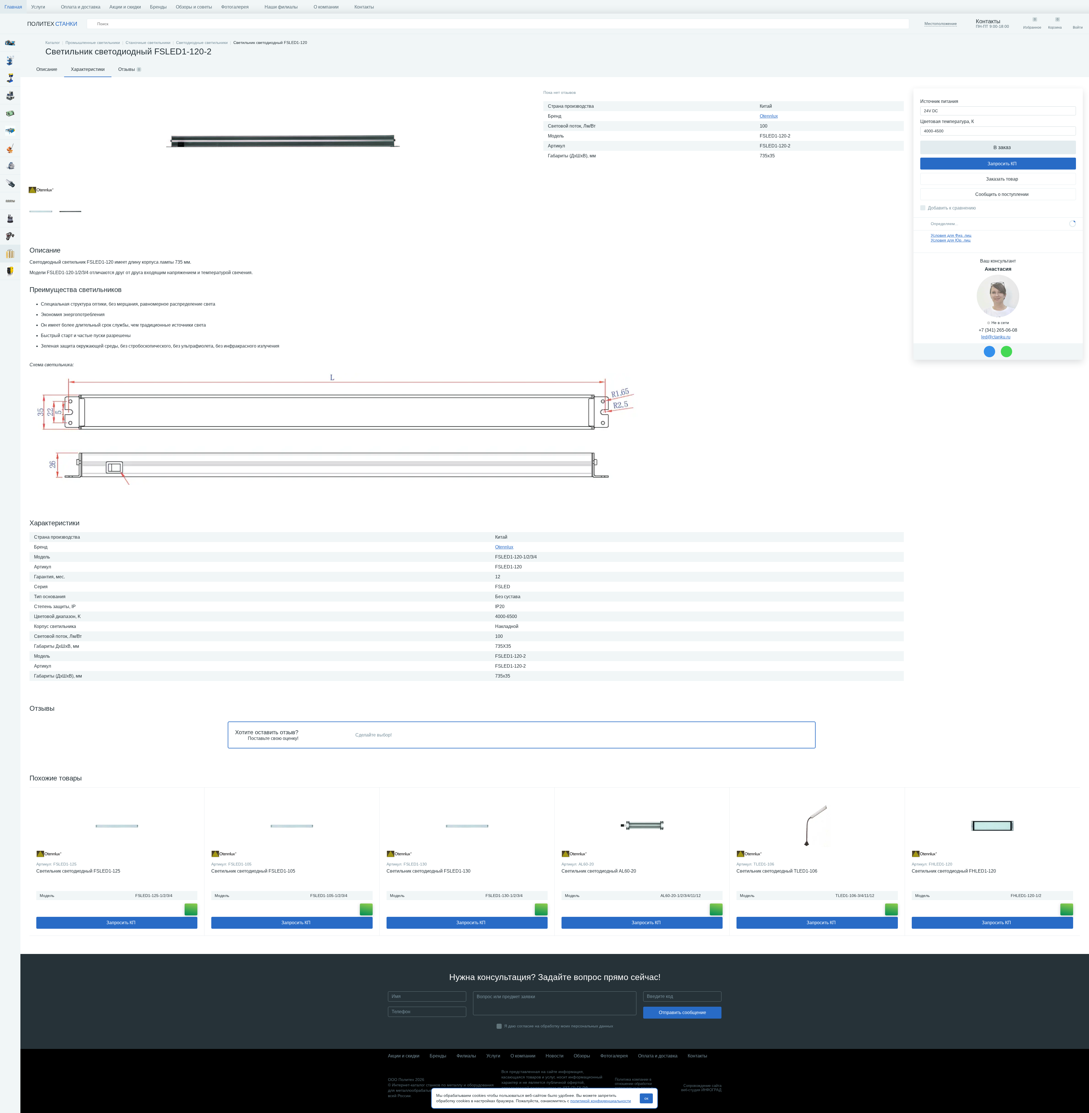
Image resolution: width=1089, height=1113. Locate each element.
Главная (13, 7)
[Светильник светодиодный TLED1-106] (817, 825)
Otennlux (769, 116)
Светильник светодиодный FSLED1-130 (428, 871)
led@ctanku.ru (995, 337)
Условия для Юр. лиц (950, 240)
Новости (555, 1055)
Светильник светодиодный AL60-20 (599, 871)
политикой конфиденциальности (600, 1101)
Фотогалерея (235, 7)
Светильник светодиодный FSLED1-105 (253, 871)
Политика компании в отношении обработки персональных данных (634, 1083)
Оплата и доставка (80, 7)
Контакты (364, 7)
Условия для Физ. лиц (951, 235)
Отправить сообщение (682, 1012)
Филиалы (466, 1055)
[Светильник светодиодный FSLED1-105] (291, 825)
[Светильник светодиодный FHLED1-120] (992, 825)
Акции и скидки (125, 7)
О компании (326, 7)
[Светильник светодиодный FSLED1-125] (116, 825)
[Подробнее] (191, 909)
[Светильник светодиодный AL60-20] (642, 825)
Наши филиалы (281, 7)
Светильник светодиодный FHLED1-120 (954, 871)
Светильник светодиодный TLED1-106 (776, 871)
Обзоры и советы (194, 7)
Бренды (158, 7)
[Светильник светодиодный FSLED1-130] (467, 825)
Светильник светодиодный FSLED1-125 (78, 871)
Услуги (38, 7)
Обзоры (582, 1055)
